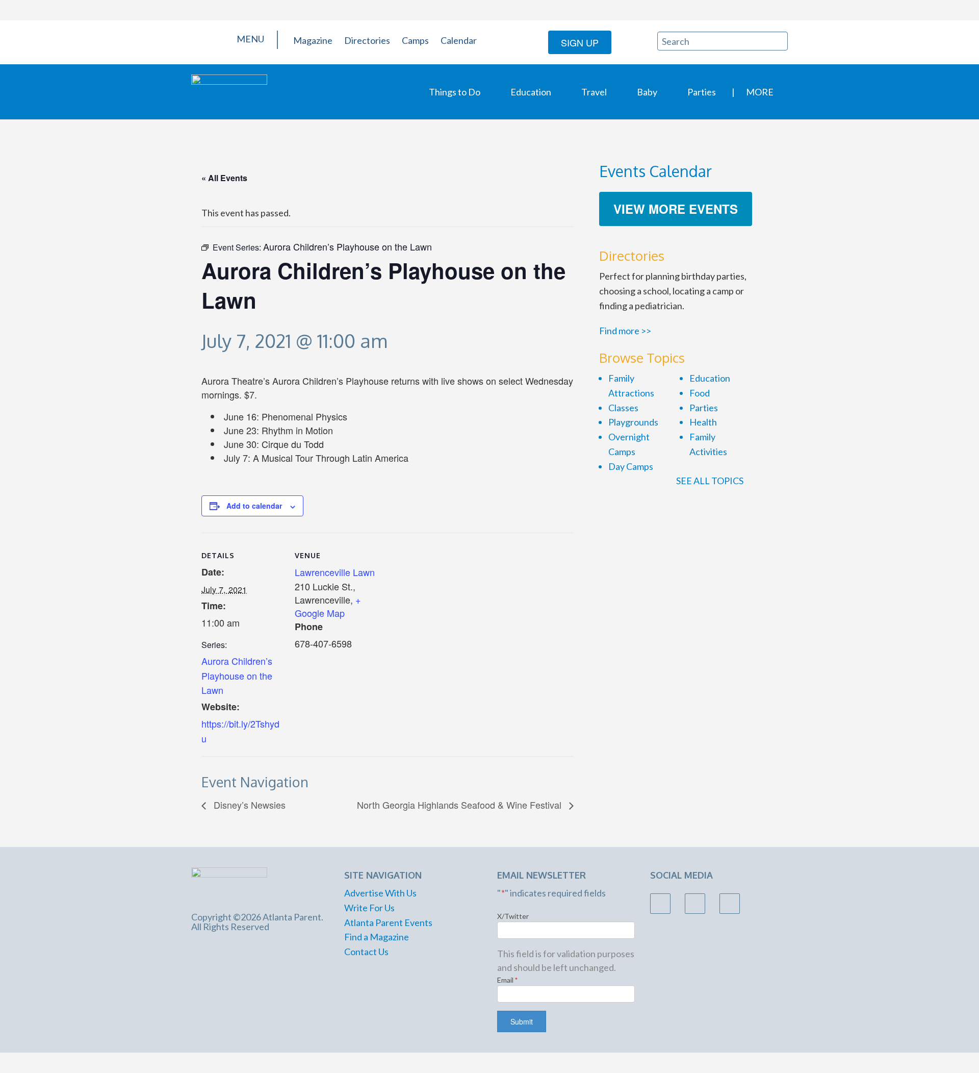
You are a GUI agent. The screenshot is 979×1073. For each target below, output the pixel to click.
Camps (415, 40)
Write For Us (369, 907)
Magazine (312, 40)
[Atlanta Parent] (229, 90)
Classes (623, 407)
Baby (647, 91)
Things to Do (454, 91)
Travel (594, 91)
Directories (367, 40)
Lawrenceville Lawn (335, 572)
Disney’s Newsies (248, 804)
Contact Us (366, 951)
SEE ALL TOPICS (710, 480)
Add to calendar (254, 506)
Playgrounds (633, 422)
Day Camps (630, 466)
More (760, 91)
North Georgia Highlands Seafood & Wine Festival (460, 804)
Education (530, 91)
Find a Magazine (376, 936)
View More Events (675, 208)
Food (699, 392)
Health (703, 422)
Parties (701, 91)
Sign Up (580, 42)
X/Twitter (513, 916)
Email (507, 980)
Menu (249, 38)
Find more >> (625, 330)
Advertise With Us (380, 893)
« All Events (224, 178)
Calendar (459, 40)
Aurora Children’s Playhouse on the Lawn (236, 675)
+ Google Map (328, 606)
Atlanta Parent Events (388, 922)
